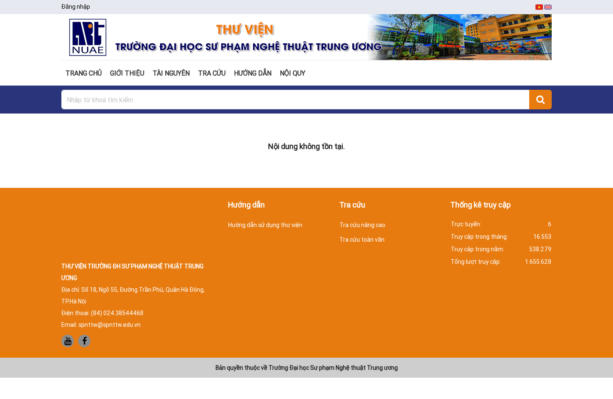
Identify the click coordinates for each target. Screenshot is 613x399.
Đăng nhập (75, 6)
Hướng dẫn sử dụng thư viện (265, 225)
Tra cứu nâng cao (362, 225)
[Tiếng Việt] (539, 6)
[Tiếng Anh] (548, 6)
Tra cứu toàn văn (361, 239)
